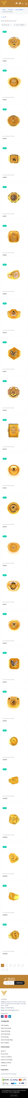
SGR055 (5, 915)
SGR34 (5, 100)
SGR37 (5, 216)
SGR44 (5, 488)
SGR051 (5, 760)
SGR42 (5, 410)
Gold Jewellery (19, 9)
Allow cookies (14, 1095)
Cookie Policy (16, 1092)
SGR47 (5, 604)
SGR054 (5, 876)
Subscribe (19, 983)
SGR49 (5, 682)
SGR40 (5, 333)
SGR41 (4, 371)
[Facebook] (2, 1016)
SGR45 (5, 527)
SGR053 (5, 837)
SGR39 (4, 294)
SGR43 (5, 449)
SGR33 (4, 61)
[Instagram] (6, 1016)
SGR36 (5, 177)
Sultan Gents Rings (8, 58)
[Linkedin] (9, 1016)
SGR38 (5, 255)
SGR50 (5, 721)
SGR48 (5, 643)
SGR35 (5, 138)
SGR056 (5, 954)
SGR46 (5, 565)
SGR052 (5, 798)
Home (4, 9)
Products (10, 9)
